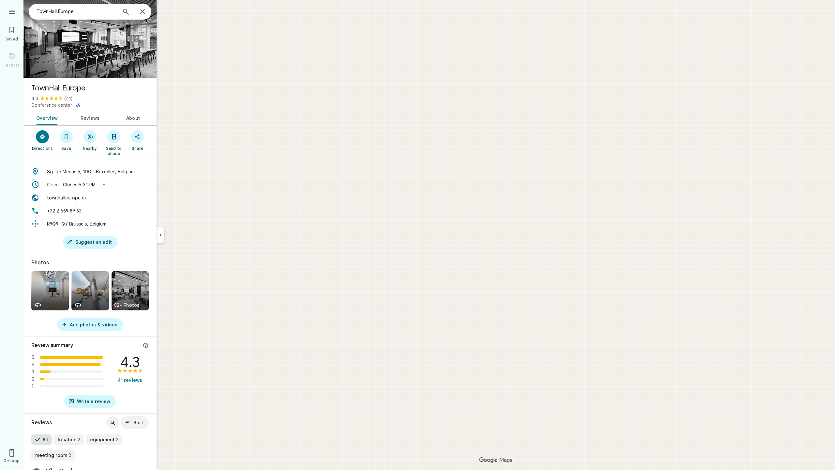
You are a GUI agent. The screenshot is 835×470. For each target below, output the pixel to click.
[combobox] (77, 11)
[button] (90, 184)
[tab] (45, 117)
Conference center (51, 105)
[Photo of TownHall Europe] (90, 39)
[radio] (41, 439)
